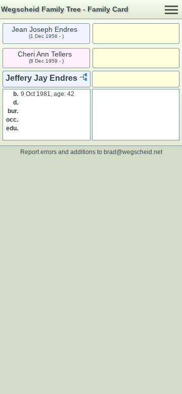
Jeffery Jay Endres (41, 78)
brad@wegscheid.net (133, 152)
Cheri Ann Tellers (45, 54)
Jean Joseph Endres (44, 29)
